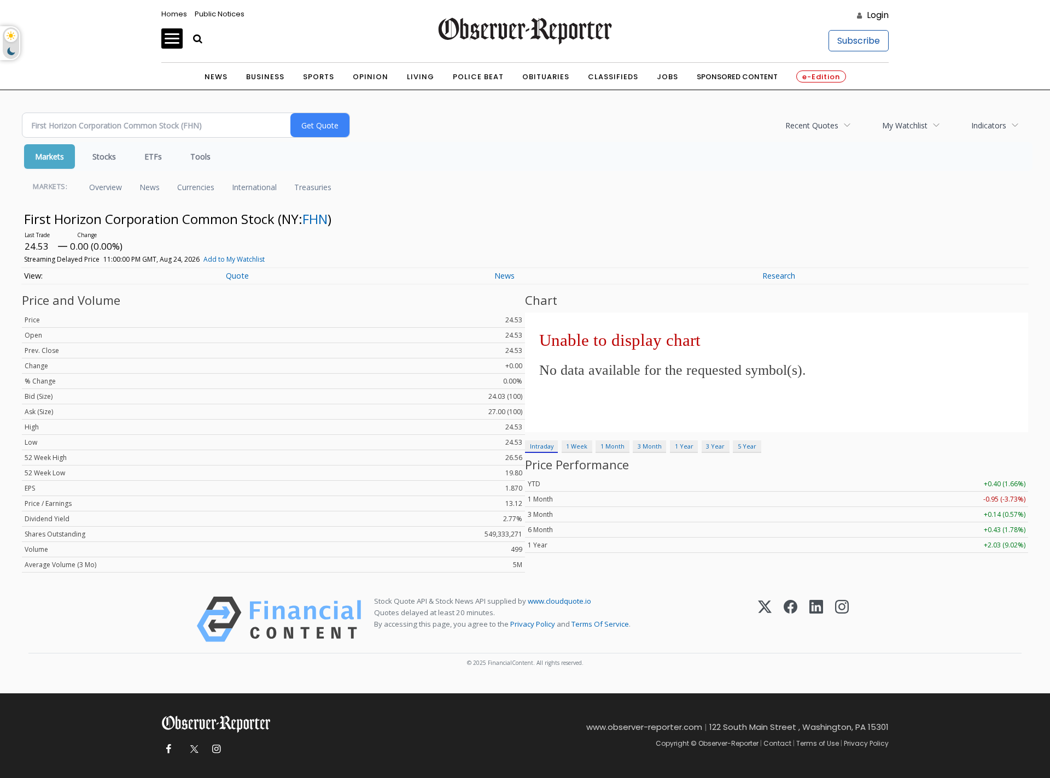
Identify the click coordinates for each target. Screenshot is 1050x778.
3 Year (715, 446)
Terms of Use (817, 743)
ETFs (153, 156)
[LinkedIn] (816, 619)
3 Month (650, 446)
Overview (105, 187)
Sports (318, 77)
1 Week (576, 446)
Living (420, 77)
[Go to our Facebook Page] (168, 749)
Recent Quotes (811, 125)
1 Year (684, 446)
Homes (174, 14)
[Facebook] (790, 619)
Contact (777, 743)
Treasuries (312, 187)
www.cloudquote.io (559, 601)
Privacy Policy (532, 624)
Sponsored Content (737, 77)
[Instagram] (842, 619)
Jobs (667, 77)
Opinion (370, 77)
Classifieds (613, 77)
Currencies (195, 187)
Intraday (541, 446)
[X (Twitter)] (765, 619)
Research (778, 275)
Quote (237, 275)
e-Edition (821, 77)
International (254, 187)
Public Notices (219, 14)
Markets (49, 156)
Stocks (104, 156)
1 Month (612, 446)
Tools (200, 156)
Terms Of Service (600, 624)
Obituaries (545, 77)
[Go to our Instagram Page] (216, 749)
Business (265, 77)
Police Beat (478, 77)
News (216, 77)
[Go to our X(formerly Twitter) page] (192, 749)
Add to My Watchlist (234, 259)
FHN (315, 219)
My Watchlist (905, 125)
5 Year (747, 446)
